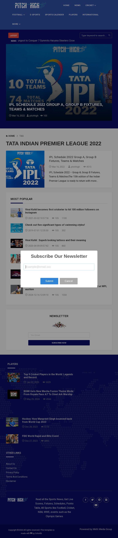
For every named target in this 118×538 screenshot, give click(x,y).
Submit (49, 281)
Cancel (69, 281)
